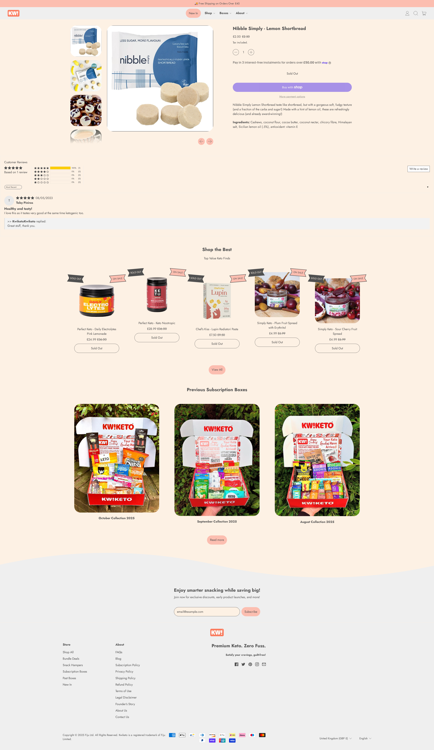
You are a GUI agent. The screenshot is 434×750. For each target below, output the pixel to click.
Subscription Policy (127, 665)
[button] (415, 13)
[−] (236, 52)
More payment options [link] (292, 96)
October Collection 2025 (117, 518)
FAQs (118, 652)
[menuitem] (86, 41)
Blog (118, 658)
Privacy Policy (124, 671)
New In (67, 684)
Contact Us (122, 717)
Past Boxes (69, 678)
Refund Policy (124, 684)
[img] (25, 198)
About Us (121, 710)
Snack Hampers (73, 665)
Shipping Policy (125, 678)
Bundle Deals (71, 658)
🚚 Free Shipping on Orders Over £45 (217, 3)
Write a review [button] (418, 169)
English (363, 738)
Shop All (68, 652)
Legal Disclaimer (126, 697)
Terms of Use (123, 691)
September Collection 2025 (217, 521)
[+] (251, 52)
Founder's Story (125, 704)
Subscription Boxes (75, 671)
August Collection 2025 (317, 522)
